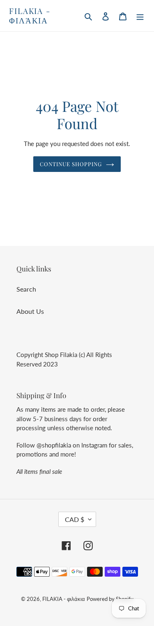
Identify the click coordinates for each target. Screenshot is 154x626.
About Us (30, 311)
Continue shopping (71, 163)
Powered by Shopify (110, 599)
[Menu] (140, 16)
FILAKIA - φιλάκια (30, 15)
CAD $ (74, 519)
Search (26, 289)
